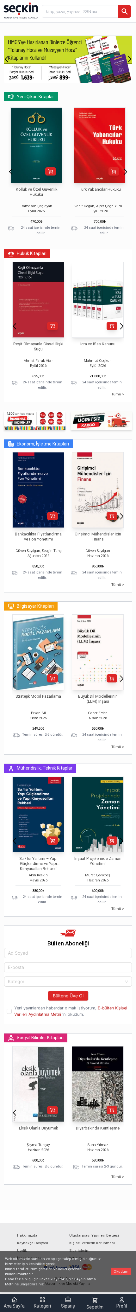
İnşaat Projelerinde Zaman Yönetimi (97, 861)
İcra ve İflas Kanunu (97, 344)
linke (43, 1279)
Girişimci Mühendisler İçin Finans (98, 536)
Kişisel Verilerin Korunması (92, 1243)
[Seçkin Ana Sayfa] (20, 10)
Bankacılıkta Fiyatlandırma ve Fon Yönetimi (38, 536)
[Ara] (124, 11)
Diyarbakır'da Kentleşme (98, 1128)
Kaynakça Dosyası (32, 1243)
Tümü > (117, 394)
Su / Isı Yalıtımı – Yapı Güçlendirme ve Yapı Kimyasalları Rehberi (38, 863)
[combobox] (68, 981)
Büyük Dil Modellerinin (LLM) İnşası (98, 699)
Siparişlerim (79, 1250)
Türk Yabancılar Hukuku (100, 189)
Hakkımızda (27, 1235)
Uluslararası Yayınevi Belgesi (94, 1235)
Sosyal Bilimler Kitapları (40, 1037)
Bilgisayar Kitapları (35, 606)
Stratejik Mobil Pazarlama (38, 696)
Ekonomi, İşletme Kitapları (43, 443)
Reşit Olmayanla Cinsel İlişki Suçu (38, 346)
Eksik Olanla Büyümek (38, 1128)
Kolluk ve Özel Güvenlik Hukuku (36, 192)
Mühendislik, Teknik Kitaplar (44, 768)
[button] (6, 59)
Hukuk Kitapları (31, 253)
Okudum (121, 1271)
